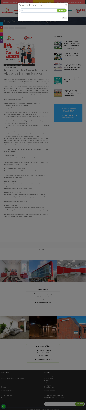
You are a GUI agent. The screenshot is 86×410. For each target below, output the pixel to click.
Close (64, 18)
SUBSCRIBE (62, 10)
